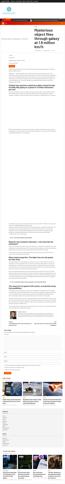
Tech (19, 470)
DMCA (24, 1)
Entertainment (6, 428)
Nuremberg (28, 230)
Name (5, 352)
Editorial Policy (29, 1)
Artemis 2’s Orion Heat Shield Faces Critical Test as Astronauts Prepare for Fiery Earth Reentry (52, 401)
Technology (5, 424)
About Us (13, 1)
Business (34, 470)
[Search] (62, 23)
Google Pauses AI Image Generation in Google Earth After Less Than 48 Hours (12, 401)
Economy (5, 421)
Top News (5, 417)
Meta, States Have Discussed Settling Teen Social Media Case (35, 20)
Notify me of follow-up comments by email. (14, 367)
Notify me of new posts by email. (12, 369)
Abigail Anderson (39, 50)
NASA (19, 82)
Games (49, 470)
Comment (6, 334)
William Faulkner (14, 479)
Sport (4, 426)
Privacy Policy (19, 1)
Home (4, 416)
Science (35, 26)
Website (5, 361)
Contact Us (36, 1)
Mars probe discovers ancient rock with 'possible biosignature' (45, 323)
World (4, 419)
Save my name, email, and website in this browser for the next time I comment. (22, 365)
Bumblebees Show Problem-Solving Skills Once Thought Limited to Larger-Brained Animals (32, 401)
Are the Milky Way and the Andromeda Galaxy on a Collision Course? (20, 323)
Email (5, 356)
